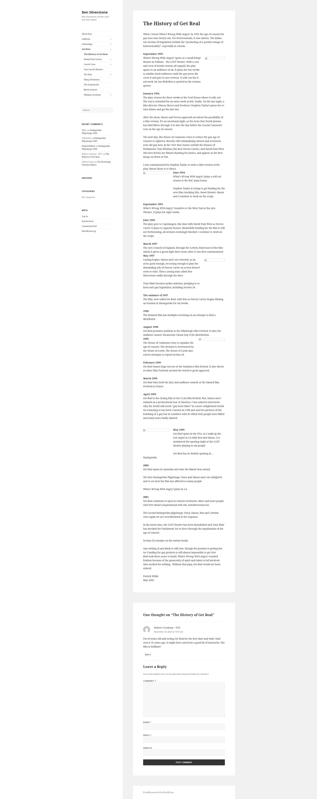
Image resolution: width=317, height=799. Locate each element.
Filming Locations (92, 94)
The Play (88, 74)
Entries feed (87, 221)
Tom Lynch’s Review (93, 69)
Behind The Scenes (93, 59)
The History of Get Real (96, 54)
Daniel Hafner (88, 146)
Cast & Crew (89, 64)
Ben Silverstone (95, 12)
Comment (149, 681)
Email (147, 735)
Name (147, 722)
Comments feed (89, 226)
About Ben (87, 34)
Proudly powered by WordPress (158, 792)
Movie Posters (90, 89)
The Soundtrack (91, 84)
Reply (148, 654)
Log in (85, 216)
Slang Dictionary (92, 79)
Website (147, 748)
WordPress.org (89, 231)
